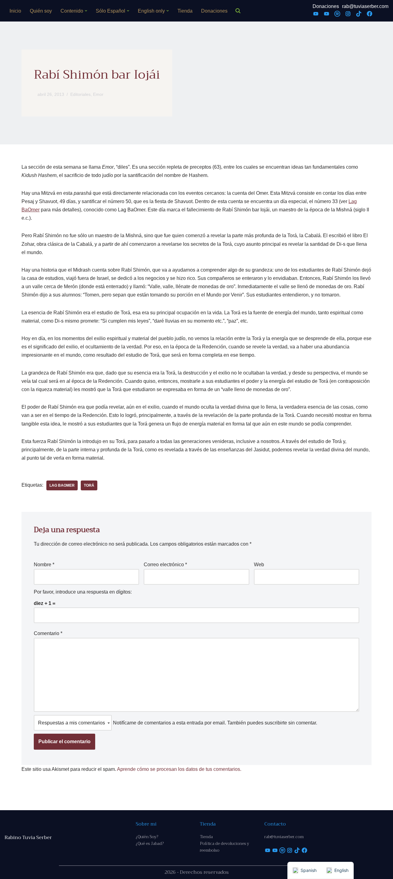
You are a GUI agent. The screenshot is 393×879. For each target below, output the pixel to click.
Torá (89, 485)
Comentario (48, 633)
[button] (86, 11)
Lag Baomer (62, 485)
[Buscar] (237, 10)
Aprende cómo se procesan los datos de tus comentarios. (179, 769)
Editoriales (80, 94)
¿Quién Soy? (147, 836)
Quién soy (41, 11)
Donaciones (214, 11)
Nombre (44, 564)
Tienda (185, 11)
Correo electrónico (165, 564)
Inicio (15, 11)
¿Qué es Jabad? (150, 843)
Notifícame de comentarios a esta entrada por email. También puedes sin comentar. (214, 722)
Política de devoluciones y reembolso (224, 847)
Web (259, 564)
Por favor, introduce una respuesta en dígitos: (83, 592)
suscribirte (276, 722)
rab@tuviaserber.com (365, 6)
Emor (98, 94)
